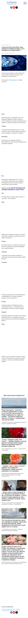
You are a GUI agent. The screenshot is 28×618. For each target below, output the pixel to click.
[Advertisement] (14, 25)
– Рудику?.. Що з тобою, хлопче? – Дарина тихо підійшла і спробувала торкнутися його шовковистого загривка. (14, 468)
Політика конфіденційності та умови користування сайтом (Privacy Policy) (11, 610)
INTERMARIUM (11, 2)
